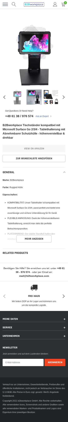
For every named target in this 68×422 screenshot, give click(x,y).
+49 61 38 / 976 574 (19, 116)
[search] (14, 4)
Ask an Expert (42, 116)
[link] (17, 97)
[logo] (34, 4)
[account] (55, 4)
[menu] (5, 4)
